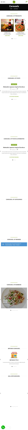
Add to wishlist (12, 21)
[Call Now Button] (3, 427)
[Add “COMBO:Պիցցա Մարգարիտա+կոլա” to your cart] (25, 23)
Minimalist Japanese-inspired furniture (14, 87)
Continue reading (14, 96)
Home (11, 8)
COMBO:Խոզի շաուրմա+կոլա (7, 33)
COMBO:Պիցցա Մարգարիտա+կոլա (20, 33)
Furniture (14, 84)
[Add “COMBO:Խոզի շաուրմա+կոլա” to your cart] (12, 23)
